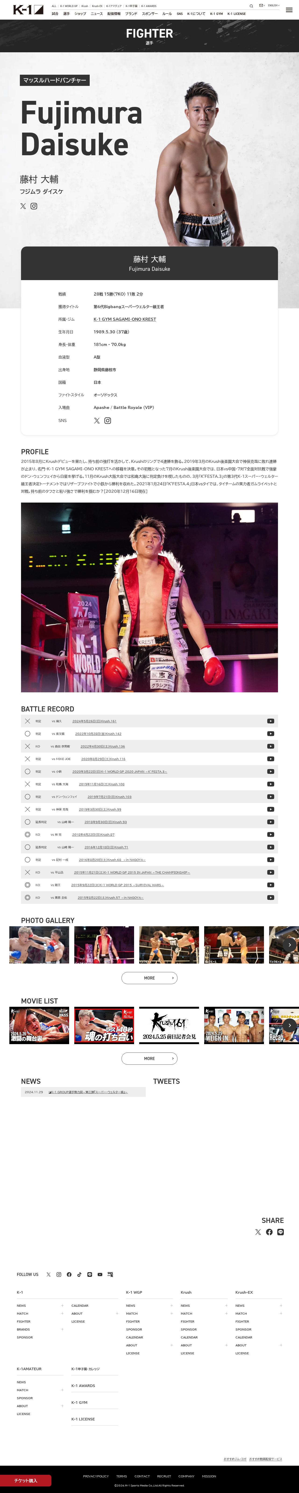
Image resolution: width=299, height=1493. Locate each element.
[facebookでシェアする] (269, 1232)
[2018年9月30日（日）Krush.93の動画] (271, 822)
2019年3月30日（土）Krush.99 (100, 809)
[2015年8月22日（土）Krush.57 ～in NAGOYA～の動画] (271, 897)
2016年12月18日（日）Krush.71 (106, 847)
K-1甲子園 (131, 6)
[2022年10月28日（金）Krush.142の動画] (271, 733)
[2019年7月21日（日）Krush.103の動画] (271, 797)
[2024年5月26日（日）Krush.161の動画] (271, 721)
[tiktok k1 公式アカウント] (79, 1274)
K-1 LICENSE (237, 13)
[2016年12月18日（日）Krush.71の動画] (271, 847)
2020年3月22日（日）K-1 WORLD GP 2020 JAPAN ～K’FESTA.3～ (119, 771)
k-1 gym (79, 1402)
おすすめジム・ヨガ (235, 1459)
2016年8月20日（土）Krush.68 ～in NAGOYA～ (112, 859)
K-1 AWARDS (149, 6)
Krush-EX (97, 6)
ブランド (131, 13)
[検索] (252, 6)
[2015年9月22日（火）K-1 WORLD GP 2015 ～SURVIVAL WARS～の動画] (271, 885)
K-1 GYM (216, 13)
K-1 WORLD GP (69, 6)
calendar (79, 1305)
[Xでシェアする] (258, 1232)
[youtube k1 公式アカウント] (100, 1274)
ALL (54, 6)
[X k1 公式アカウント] (48, 1274)
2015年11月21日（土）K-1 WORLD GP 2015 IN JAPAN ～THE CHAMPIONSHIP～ (132, 872)
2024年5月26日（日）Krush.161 (94, 721)
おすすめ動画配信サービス (265, 1459)
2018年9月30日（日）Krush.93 (106, 821)
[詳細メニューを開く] (289, 10)
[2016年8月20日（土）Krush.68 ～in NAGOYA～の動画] (271, 860)
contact (142, 1476)
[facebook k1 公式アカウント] (69, 1274)
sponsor (25, 1337)
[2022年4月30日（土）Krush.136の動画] (271, 746)
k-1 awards (83, 1385)
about (76, 1313)
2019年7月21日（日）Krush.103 (110, 796)
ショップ (80, 13)
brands (23, 1329)
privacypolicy (96, 1476)
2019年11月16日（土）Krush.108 (102, 784)
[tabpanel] (39, 945)
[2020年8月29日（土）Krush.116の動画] (271, 759)
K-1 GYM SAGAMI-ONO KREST (125, 319)
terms (121, 1476)
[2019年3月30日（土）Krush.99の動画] (271, 809)
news (21, 1305)
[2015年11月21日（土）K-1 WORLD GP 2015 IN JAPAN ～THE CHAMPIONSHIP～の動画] (271, 872)
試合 (55, 13)
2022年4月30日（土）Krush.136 (103, 746)
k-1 (85, 1369)
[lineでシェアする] (280, 1232)
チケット (25, 1481)
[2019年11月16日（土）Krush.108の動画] (271, 784)
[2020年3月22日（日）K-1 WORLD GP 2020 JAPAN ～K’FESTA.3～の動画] (271, 771)
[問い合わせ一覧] (262, 5)
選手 (66, 13)
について (196, 13)
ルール (167, 13)
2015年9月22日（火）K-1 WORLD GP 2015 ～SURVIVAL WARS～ (117, 885)
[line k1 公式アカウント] (89, 1274)
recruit (164, 1476)
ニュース (97, 13)
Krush (85, 6)
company (186, 1476)
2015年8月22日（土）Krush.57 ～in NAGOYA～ (111, 897)
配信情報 (114, 13)
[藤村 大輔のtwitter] (23, 206)
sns (180, 13)
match (22, 1313)
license (78, 1321)
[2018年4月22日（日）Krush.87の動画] (271, 834)
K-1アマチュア (114, 6)
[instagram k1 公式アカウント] (59, 1274)
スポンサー (150, 13)
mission (209, 1476)
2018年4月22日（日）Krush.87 (93, 834)
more (161, 979)
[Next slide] (290, 945)
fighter (23, 1321)
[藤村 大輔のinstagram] (33, 206)
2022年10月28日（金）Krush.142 (98, 733)
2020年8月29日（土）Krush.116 (103, 758)
